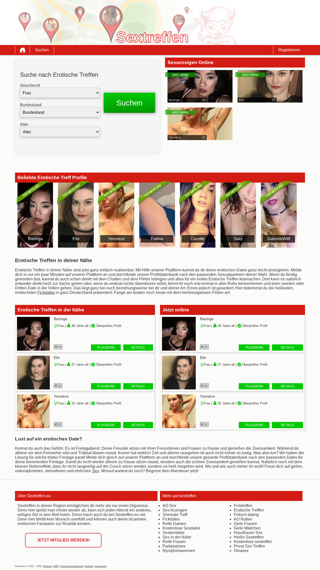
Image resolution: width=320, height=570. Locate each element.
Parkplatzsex (174, 546)
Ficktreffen (243, 505)
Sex (95, 471)
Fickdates (46, 292)
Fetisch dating (246, 514)
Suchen (42, 50)
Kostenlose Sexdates (181, 528)
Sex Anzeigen (174, 510)
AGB (56, 566)
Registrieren (289, 50)
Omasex (241, 550)
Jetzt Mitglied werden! (63, 540)
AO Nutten (243, 519)
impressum (100, 566)
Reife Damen (174, 523)
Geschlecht (30, 85)
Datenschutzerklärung (71, 566)
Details (138, 347)
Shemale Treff (174, 514)
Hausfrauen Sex (248, 532)
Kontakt (89, 566)
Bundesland (31, 105)
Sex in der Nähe (176, 537)
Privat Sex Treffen (249, 546)
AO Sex (169, 505)
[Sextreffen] (22, 50)
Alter (24, 124)
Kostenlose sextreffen (253, 541)
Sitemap (47, 566)
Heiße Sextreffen (249, 537)
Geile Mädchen (247, 528)
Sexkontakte (173, 532)
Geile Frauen (245, 523)
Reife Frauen (174, 541)
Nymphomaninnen (178, 550)
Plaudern (105, 347)
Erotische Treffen (249, 510)
